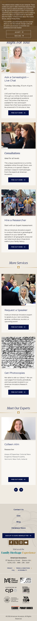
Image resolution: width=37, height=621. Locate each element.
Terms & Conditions (23, 568)
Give (18, 516)
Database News (18, 528)
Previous (16, 490)
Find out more (17, 113)
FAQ (13, 570)
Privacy (10, 568)
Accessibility (22, 570)
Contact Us (19, 510)
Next (21, 490)
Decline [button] (18, 36)
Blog (18, 522)
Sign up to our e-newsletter (16, 535)
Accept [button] (18, 32)
